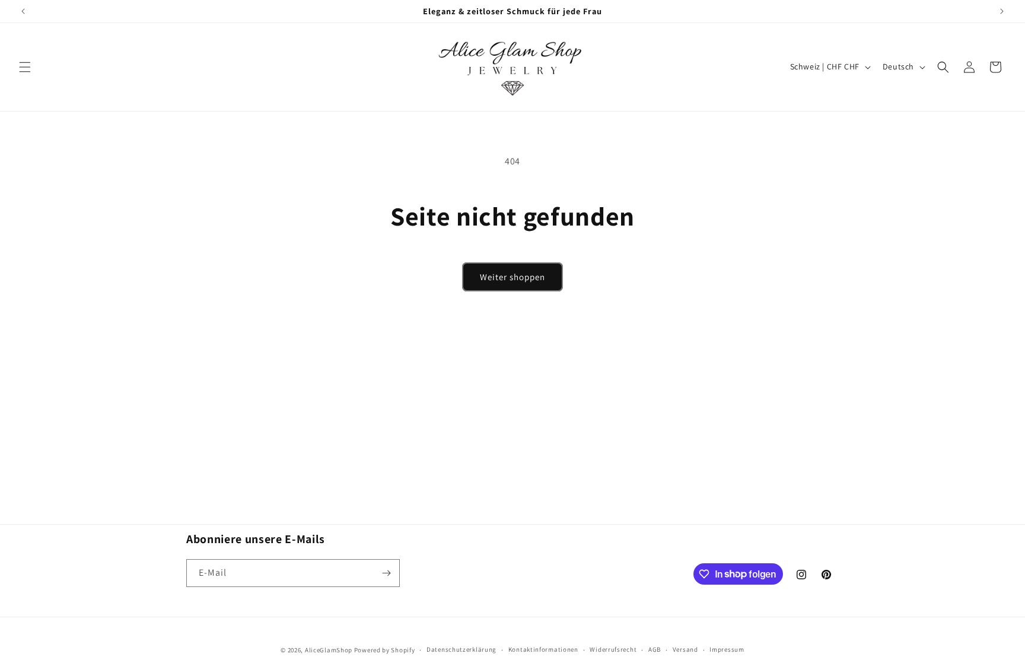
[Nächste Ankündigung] (1002, 11)
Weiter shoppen (512, 277)
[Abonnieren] (386, 573)
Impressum (726, 649)
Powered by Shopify (384, 650)
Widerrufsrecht (613, 649)
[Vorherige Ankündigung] (23, 11)
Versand (685, 649)
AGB (654, 649)
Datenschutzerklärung (461, 649)
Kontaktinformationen (543, 649)
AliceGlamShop (328, 650)
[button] (25, 67)
